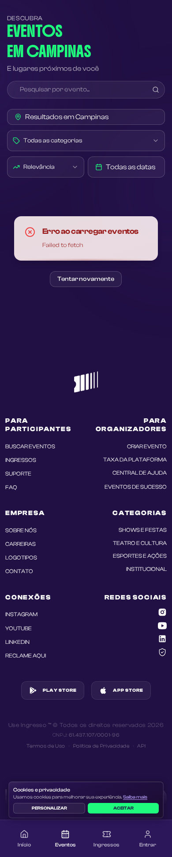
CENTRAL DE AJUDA (139, 473)
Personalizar (49, 808)
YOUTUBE (18, 628)
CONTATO (19, 571)
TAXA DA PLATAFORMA (135, 460)
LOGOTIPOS (21, 558)
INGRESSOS (20, 460)
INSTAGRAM (21, 614)
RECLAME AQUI (25, 656)
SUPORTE (18, 474)
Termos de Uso (45, 746)
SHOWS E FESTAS (143, 530)
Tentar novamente (85, 279)
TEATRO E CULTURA (140, 543)
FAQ (11, 487)
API (141, 746)
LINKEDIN (17, 642)
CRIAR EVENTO (147, 446)
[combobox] (86, 140)
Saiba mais (135, 797)
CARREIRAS (20, 544)
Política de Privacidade (101, 746)
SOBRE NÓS (21, 530)
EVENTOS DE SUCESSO (136, 487)
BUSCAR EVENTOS (30, 446)
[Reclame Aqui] (162, 652)
